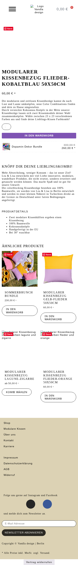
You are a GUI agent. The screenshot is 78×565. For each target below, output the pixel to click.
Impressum (11, 457)
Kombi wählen (16, 392)
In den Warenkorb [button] (14, 310)
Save (10, 28)
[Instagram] (30, 504)
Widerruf (9, 474)
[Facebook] (47, 504)
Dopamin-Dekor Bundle (27, 146)
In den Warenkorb (39, 135)
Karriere (9, 446)
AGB (7, 469)
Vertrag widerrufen (39, 562)
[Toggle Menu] (12, 9)
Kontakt (9, 440)
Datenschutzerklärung (18, 463)
